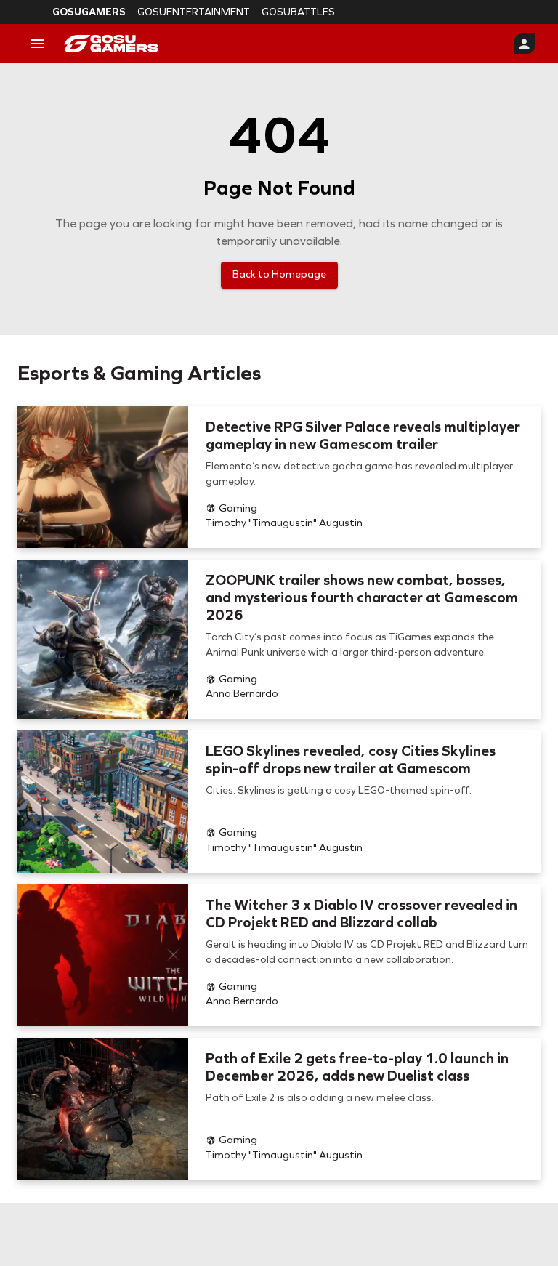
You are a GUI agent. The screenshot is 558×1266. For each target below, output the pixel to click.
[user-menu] (524, 43)
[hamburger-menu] (37, 43)
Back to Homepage (279, 274)
